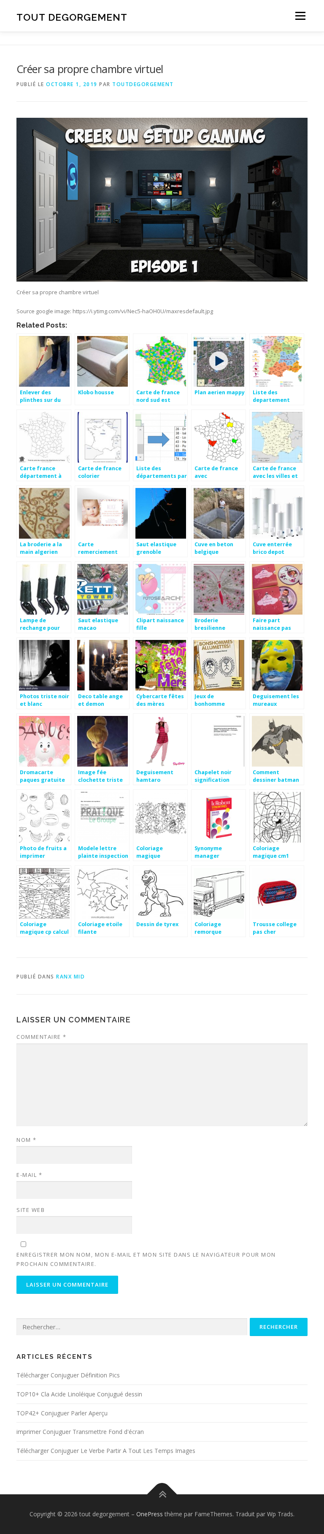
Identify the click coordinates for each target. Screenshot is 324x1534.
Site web (30, 1210)
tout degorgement (71, 16)
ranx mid (70, 976)
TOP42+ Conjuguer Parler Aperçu (62, 1413)
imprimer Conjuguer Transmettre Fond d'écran (80, 1432)
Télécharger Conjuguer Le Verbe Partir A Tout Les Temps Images (105, 1451)
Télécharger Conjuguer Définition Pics (68, 1375)
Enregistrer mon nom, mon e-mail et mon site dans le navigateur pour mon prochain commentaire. (146, 1259)
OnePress (149, 1514)
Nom (26, 1140)
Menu (300, 15)
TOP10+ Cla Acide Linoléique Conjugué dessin (79, 1394)
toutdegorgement (143, 84)
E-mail (29, 1175)
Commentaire (41, 1037)
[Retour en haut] (162, 1495)
